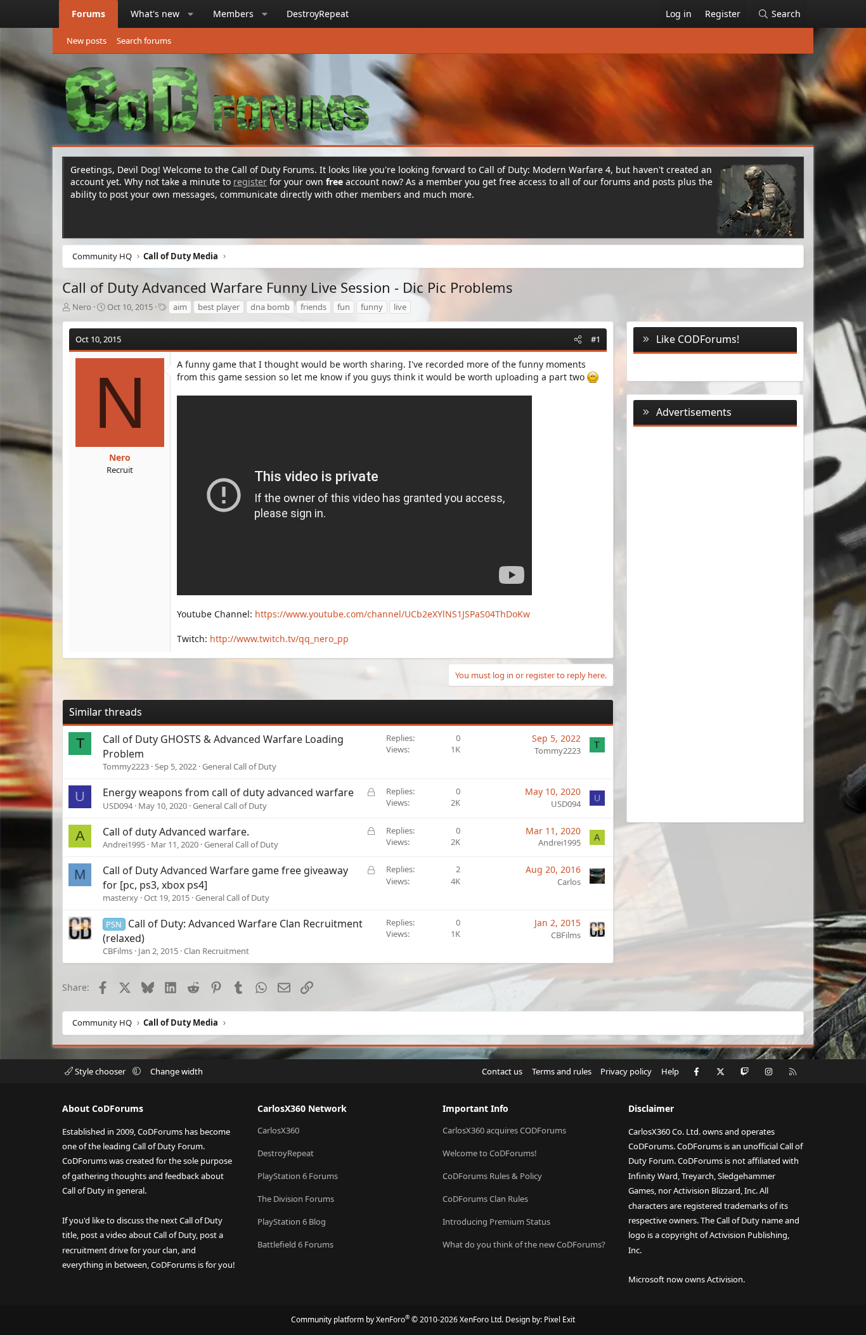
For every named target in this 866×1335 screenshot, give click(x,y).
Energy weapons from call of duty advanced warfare (228, 792)
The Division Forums (295, 1198)
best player (219, 307)
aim (180, 307)
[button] (190, 14)
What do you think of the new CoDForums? (524, 1244)
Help (670, 1071)
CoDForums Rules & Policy (492, 1176)
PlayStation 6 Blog (291, 1221)
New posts (87, 40)
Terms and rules (561, 1071)
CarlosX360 (278, 1130)
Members (233, 14)
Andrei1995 (124, 844)
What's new (155, 14)
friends (313, 307)
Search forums (144, 40)
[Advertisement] (715, 622)
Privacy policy (626, 1071)
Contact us (502, 1071)
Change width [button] (176, 1071)
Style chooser (100, 1071)
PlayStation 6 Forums (297, 1176)
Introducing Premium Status (496, 1221)
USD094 (117, 805)
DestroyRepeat (318, 14)
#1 (595, 339)
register (250, 182)
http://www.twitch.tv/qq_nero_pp (279, 639)
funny (372, 307)
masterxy (120, 897)
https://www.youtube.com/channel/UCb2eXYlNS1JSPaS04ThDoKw (392, 614)
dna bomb (270, 307)
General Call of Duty (239, 766)
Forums (88, 14)
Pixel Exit (559, 1319)
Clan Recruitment (216, 951)
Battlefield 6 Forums (295, 1244)
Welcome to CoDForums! (490, 1153)
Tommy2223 (126, 766)
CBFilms (117, 951)
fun (343, 307)
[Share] (577, 339)
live (400, 307)
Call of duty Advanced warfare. (176, 832)
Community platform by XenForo (397, 1319)
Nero (81, 307)
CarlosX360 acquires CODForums (504, 1130)
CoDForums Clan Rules (485, 1198)
